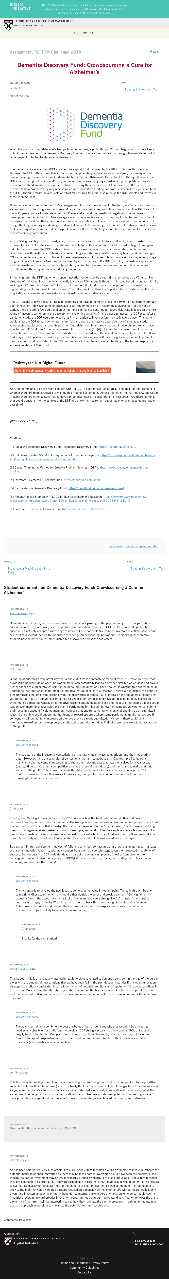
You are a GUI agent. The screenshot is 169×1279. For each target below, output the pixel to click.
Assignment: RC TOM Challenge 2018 (45, 52)
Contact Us (84, 1272)
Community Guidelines (84, 1267)
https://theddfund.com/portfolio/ (83, 509)
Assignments (84, 33)
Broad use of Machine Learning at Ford (29, 570)
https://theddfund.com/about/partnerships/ (95, 488)
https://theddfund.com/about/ (117, 446)
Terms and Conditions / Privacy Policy (85, 1262)
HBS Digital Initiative (58, 4)
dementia (131, 546)
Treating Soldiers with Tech (142, 89)
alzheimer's (116, 546)
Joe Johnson (22, 83)
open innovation (149, 546)
